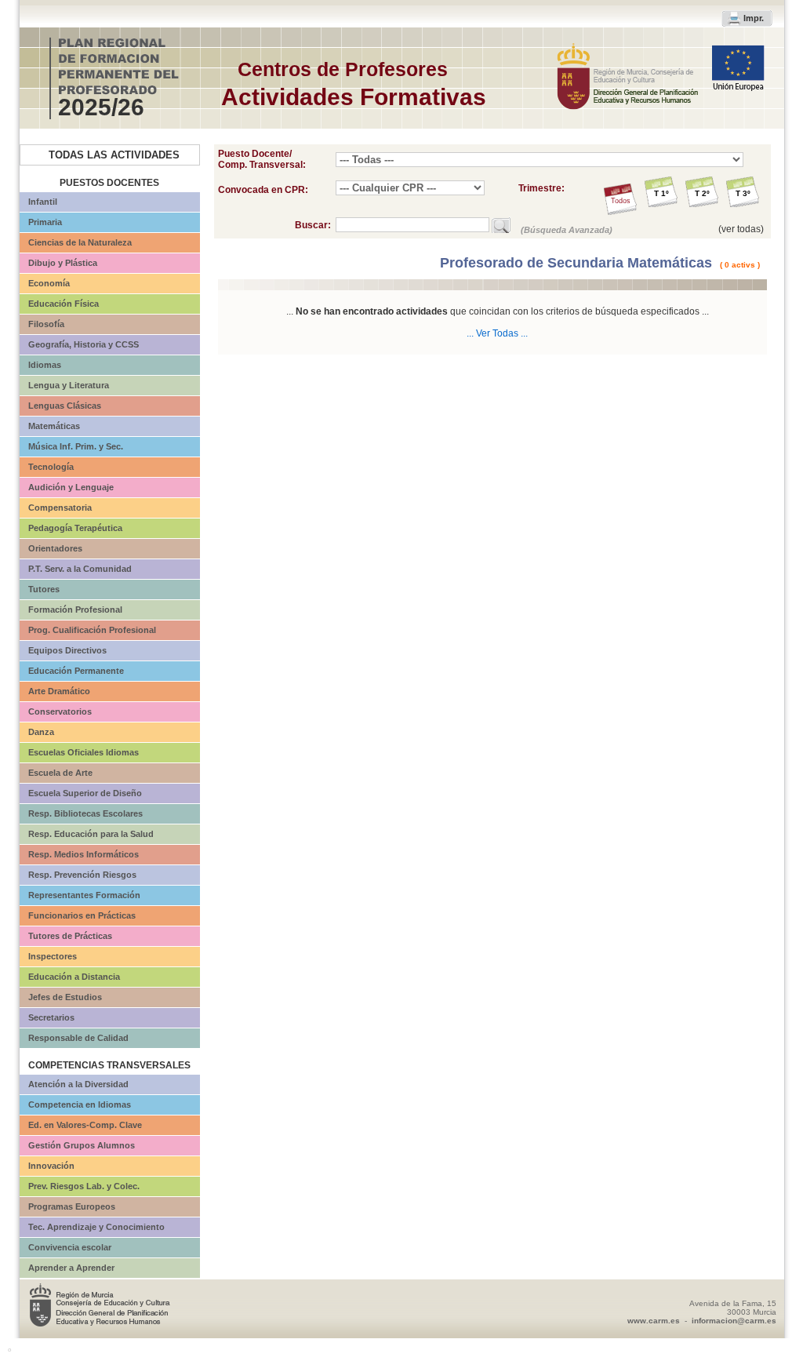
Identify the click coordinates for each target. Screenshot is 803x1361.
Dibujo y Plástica (62, 262)
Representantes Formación (84, 895)
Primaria (45, 222)
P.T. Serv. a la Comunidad (80, 568)
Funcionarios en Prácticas (82, 915)
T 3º (743, 193)
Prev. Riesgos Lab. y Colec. (84, 1186)
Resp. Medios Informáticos (83, 854)
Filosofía (46, 324)
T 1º (661, 193)
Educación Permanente (76, 670)
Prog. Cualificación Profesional (92, 630)
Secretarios (51, 1017)
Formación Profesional (75, 609)
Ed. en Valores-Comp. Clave (85, 1125)
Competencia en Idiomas (79, 1104)
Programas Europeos (71, 1206)
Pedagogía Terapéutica (75, 528)
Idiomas (44, 364)
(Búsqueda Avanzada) (566, 230)
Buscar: (315, 225)
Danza (41, 732)
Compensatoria (60, 507)
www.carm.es (653, 1320)
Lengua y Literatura (68, 385)
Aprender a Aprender (71, 1267)
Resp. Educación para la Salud (91, 834)
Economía (49, 283)
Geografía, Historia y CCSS (83, 344)
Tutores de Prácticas (70, 936)
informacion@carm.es (734, 1320)
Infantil (42, 201)
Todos (620, 201)
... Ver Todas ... (497, 333)
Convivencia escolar (69, 1247)
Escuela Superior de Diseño (85, 793)
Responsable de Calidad (78, 1038)
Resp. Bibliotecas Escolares (85, 813)
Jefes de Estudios (65, 997)
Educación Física (63, 303)
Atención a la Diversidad (78, 1084)
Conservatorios (60, 711)
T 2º (702, 193)
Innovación (51, 1165)
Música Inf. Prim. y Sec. (75, 446)
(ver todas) (741, 229)
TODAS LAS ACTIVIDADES (114, 155)
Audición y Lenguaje (71, 487)
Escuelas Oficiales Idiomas (83, 752)
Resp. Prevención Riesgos (82, 874)
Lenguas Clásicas (64, 405)
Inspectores (52, 956)
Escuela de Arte (60, 772)
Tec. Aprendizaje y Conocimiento (96, 1227)
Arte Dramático (59, 691)
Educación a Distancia (74, 976)
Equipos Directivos (67, 650)
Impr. (753, 18)
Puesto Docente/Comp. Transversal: (262, 159)
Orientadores (55, 548)
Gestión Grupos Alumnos (81, 1145)
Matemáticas (54, 426)
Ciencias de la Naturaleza (80, 242)
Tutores (44, 589)
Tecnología (51, 466)
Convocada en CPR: (263, 189)
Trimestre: (541, 188)
